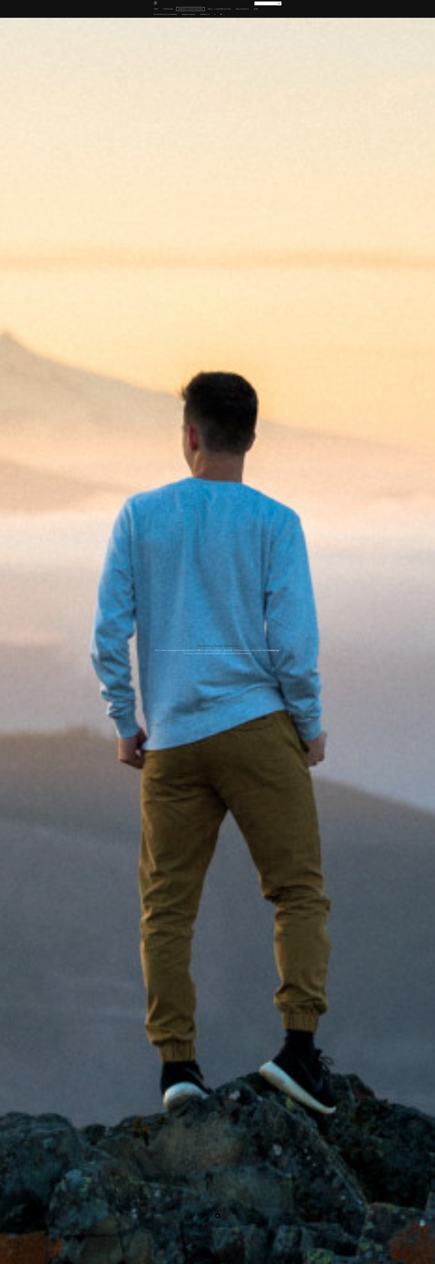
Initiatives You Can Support (165, 14)
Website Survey (188, 14)
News (256, 9)
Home (156, 9)
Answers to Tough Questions (190, 9)
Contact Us (205, 14)
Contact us (273, 650)
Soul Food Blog (242, 9)
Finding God (168, 9)
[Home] (155, 3)
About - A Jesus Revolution (219, 9)
